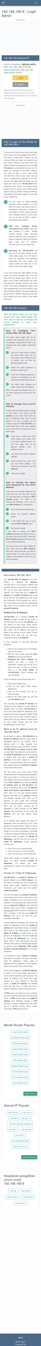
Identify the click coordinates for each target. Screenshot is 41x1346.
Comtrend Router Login (20, 1037)
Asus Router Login (20, 1083)
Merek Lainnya (30, 1093)
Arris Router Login (20, 1060)
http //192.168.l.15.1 (20, 1146)
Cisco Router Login (20, 1032)
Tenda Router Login (20, 1043)
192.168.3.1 (13, 1129)
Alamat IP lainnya (29, 1157)
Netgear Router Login (20, 1066)
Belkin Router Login (20, 1054)
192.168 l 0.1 (27, 1112)
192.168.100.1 (13, 1112)
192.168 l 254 (26, 1129)
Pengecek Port (20, 1344)
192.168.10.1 (20, 1135)
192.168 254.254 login (20, 1141)
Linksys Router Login (20, 1049)
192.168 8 (13, 1118)
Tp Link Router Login (20, 1077)
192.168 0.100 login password (20, 1124)
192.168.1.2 (25, 1118)
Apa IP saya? (21, 1341)
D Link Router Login (20, 1071)
